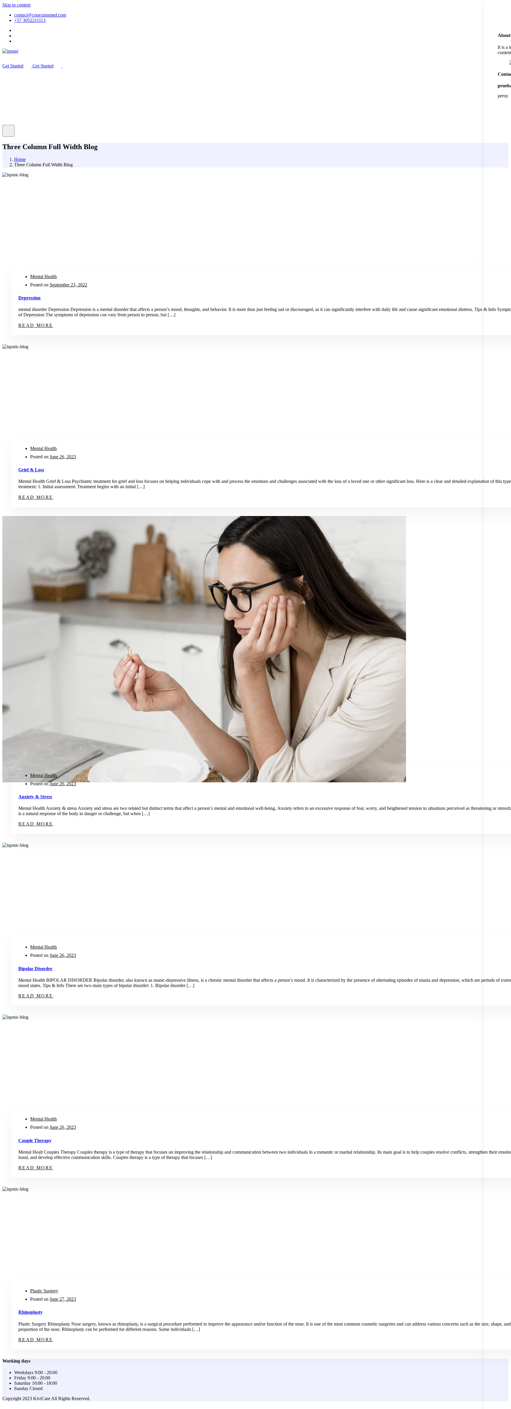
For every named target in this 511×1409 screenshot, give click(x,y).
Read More (35, 325)
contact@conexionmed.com (40, 14)
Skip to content (16, 4)
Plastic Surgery (44, 1290)
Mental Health (43, 276)
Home (20, 159)
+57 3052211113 (30, 20)
